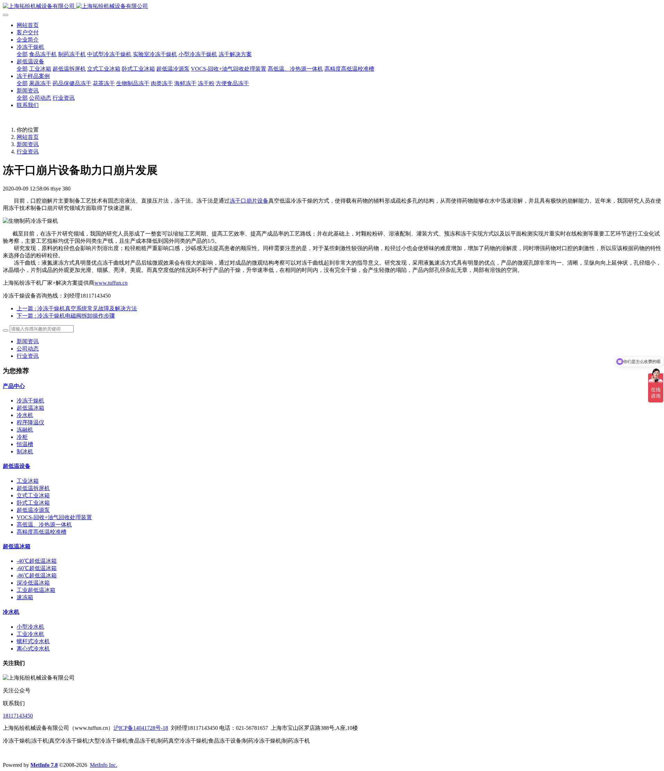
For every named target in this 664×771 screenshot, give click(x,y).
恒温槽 (25, 444)
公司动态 (28, 349)
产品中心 (14, 386)
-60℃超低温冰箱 (37, 568)
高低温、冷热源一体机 (44, 525)
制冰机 (25, 451)
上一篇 (77, 308)
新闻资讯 (28, 144)
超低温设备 (16, 466)
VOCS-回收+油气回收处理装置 (54, 517)
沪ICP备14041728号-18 (140, 728)
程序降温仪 (30, 422)
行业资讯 (28, 151)
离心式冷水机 (33, 649)
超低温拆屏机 (33, 488)
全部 (22, 54)
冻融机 (25, 430)
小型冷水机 (30, 627)
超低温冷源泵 (33, 510)
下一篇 (66, 316)
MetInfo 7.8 (44, 765)
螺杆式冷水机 (33, 641)
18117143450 (18, 716)
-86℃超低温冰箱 (37, 575)
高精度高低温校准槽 (41, 532)
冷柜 (22, 437)
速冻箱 (25, 597)
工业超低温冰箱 (36, 590)
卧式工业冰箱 (33, 503)
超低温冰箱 (30, 408)
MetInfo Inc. (103, 765)
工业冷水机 (30, 634)
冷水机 (25, 415)
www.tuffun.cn (111, 283)
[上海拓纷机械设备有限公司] (332, 6)
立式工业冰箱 (33, 495)
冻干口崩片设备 (249, 201)
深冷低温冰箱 (33, 583)
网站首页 (28, 25)
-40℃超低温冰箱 (37, 561)
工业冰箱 (28, 481)
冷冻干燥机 (30, 401)
